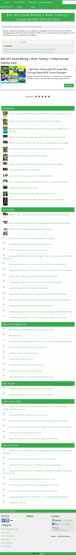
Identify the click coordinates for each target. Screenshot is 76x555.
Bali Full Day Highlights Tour (9, 529)
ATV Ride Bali (5, 546)
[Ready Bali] (11, 521)
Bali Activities (33, 2)
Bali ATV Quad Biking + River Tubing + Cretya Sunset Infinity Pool (29, 49)
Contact (32, 7)
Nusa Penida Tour (6, 543)
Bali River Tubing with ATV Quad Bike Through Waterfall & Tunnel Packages (29, 52)
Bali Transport (5, 532)
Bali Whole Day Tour (6, 7)
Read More (69, 85)
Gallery (7, 511)
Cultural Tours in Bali (7, 536)
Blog (2, 511)
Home (6, 2)
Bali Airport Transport (45, 2)
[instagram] (7, 521)
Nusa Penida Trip (19, 2)
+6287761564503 (67, 520)
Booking (19, 7)
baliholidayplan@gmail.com (60, 530)
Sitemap (12, 511)
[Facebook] (3, 521)
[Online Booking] (15, 521)
